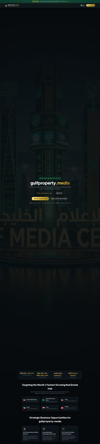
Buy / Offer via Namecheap (59, 198)
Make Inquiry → (65, 1)
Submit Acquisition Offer (41, 198)
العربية (83, 5)
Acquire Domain (90, 5)
